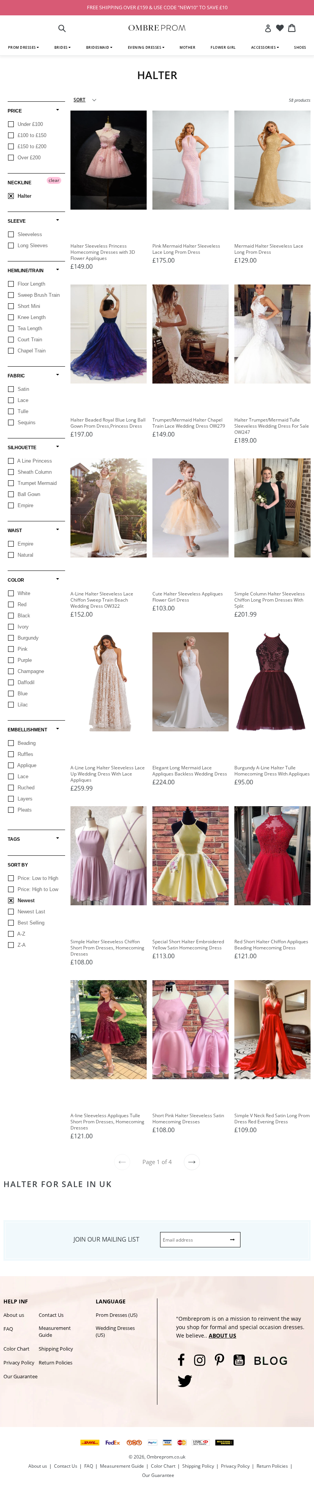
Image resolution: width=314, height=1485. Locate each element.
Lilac (22, 705)
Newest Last (30, 911)
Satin (22, 389)
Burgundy (27, 638)
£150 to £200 (31, 146)
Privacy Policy (18, 1362)
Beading (26, 743)
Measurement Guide (55, 1331)
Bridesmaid (98, 47)
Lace (22, 400)
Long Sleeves (32, 245)
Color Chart (16, 1348)
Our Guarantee (20, 1376)
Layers (24, 799)
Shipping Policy (56, 1348)
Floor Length (30, 284)
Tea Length (29, 328)
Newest (25, 900)
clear (54, 180)
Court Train (29, 339)
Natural (24, 555)
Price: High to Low (37, 889)
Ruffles (24, 754)
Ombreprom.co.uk (166, 1457)
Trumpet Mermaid (36, 483)
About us (13, 1314)
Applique (26, 765)
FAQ (8, 1328)
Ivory (22, 627)
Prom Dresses (22, 47)
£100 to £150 (31, 135)
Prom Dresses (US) (116, 1314)
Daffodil (25, 682)
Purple (24, 660)
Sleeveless (29, 234)
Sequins (26, 422)
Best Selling (30, 923)
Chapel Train (31, 351)
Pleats (24, 810)
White (23, 593)
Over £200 (28, 157)
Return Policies (55, 1362)
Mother (187, 47)
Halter (23, 196)
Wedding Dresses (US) (115, 1331)
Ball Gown (28, 494)
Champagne (30, 671)
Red (21, 604)
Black (23, 615)
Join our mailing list (106, 1239)
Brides (61, 47)
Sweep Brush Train (38, 295)
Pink (22, 649)
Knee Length (31, 317)
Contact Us (51, 1314)
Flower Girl (223, 47)
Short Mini (28, 306)
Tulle (22, 411)
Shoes (300, 47)
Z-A (21, 945)
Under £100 (29, 124)
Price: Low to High (37, 878)
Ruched (25, 787)
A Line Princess (34, 461)
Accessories (264, 47)
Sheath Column (34, 472)
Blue (22, 693)
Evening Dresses (145, 47)
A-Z (20, 934)
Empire (24, 505)
